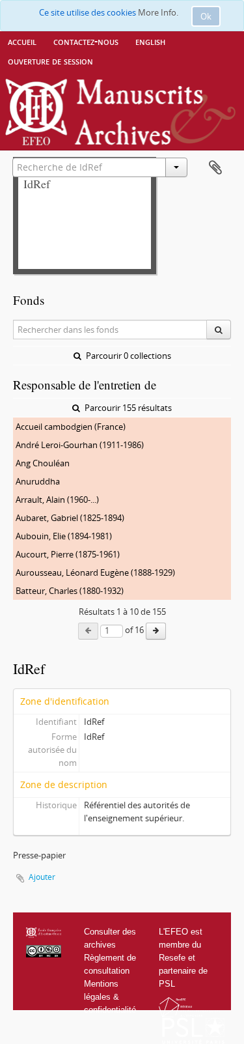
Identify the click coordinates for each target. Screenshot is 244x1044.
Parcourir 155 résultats (127, 408)
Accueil (22, 41)
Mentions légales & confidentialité (110, 997)
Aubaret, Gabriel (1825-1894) (70, 518)
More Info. (158, 12)
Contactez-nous (85, 41)
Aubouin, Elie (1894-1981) (64, 536)
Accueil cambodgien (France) (71, 426)
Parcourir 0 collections (127, 355)
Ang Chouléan (43, 463)
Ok (205, 16)
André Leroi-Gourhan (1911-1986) (80, 445)
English (150, 41)
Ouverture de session (50, 60)
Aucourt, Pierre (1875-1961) (68, 554)
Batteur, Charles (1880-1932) (70, 591)
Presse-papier (215, 168)
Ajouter (42, 876)
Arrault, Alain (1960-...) (57, 499)
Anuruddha (38, 481)
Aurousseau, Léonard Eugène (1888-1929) (95, 572)
